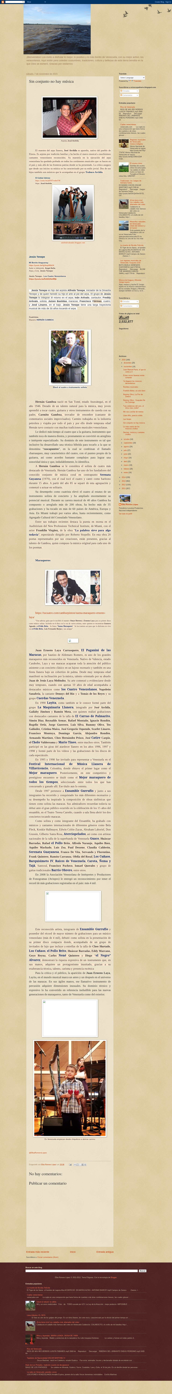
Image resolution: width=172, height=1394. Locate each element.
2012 (124, 485)
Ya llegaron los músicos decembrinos (132, 382)
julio (125, 450)
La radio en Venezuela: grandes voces (42, 1372)
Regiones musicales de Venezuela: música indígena (138, 142)
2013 (124, 481)
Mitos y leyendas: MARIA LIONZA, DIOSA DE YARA (57, 1336)
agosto (127, 447)
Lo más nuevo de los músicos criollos (131, 428)
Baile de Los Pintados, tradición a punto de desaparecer (47, 1365)
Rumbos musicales (130, 387)
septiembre (128, 443)
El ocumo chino (136, 163)
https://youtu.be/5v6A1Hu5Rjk (43, 279)
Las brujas (127, 419)
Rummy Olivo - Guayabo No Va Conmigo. (134, 401)
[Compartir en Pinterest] (85, 1164)
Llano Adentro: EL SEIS (36, 1315)
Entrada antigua (105, 1252)
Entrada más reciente (37, 1252)
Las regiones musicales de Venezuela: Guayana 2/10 (130, 262)
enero (126, 472)
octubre (127, 439)
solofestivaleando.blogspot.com (73, 243)
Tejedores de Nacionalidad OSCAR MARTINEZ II (46, 1358)
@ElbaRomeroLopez (38, 1153)
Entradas (126, 91)
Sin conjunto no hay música (134, 423)
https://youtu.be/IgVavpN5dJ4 (41, 265)
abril (126, 461)
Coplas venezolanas (128, 124)
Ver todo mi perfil (125, 514)
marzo (126, 465)
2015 (124, 360)
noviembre (128, 367)
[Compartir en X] (80, 1164)
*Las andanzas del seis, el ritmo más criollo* (133, 407)
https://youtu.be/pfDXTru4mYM (47, 181)
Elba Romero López (130, 504)
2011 (124, 488)
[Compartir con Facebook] (82, 1164)
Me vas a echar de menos (133, 412)
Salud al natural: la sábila (46, 1302)
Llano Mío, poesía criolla (132, 415)
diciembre (128, 363)
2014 (124, 477)
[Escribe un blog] (77, 1164)
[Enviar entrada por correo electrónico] (70, 1165)
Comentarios (127, 95)
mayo (126, 458)
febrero (127, 469)
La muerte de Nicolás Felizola (131, 245)
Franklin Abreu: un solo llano (134, 391)
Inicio (73, 1252)
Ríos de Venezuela (127, 107)
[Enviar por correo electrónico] (75, 1164)
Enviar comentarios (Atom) (47, 1257)
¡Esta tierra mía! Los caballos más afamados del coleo (137, 202)
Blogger (114, 1277)
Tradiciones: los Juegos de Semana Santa (130, 182)
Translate (137, 81)
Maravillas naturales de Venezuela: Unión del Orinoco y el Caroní (138, 225)
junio (126, 454)
